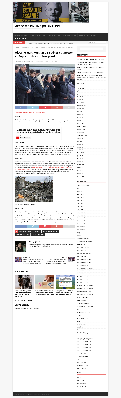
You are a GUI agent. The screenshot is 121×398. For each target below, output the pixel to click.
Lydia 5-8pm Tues (54, 35)
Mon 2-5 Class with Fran (47, 61)
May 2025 (80, 117)
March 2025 (80, 123)
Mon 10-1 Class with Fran (84, 259)
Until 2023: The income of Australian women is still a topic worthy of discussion (44, 292)
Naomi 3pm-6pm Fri (20, 35)
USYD (79, 359)
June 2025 (80, 114)
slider (78, 321)
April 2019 (80, 173)
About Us (80, 188)
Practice (79, 309)
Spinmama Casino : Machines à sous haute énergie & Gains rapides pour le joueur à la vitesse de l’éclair (91, 77)
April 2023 (80, 150)
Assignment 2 (81, 212)
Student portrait (81, 330)
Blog (78, 232)
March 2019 (80, 176)
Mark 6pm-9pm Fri (20, 39)
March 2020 (80, 165)
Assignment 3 (81, 218)
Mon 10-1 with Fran (82, 265)
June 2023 (80, 144)
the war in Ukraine (38, 234)
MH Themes (46, 394)
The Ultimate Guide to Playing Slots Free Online (90, 59)
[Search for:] (97, 42)
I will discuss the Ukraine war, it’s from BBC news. (30, 112)
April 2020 (80, 162)
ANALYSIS (80, 191)
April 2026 (80, 100)
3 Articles (45, 242)
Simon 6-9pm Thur (69, 35)
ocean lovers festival (83, 303)
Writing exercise (81, 368)
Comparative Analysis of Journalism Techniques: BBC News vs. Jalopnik (64, 292)
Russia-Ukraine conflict (50, 231)
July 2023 (79, 141)
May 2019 (80, 170)
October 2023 (81, 132)
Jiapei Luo (27, 61)
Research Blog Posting (83, 312)
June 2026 (80, 94)
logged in (25, 308)
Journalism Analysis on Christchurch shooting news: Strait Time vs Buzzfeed (23, 293)
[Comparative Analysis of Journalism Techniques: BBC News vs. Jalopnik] (65, 282)
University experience (83, 356)
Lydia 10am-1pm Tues (38, 35)
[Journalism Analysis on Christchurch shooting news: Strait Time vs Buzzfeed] (24, 282)
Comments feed (82, 383)
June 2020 (80, 156)
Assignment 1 (36, 61)
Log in (79, 377)
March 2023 (80, 153)
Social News (80, 327)
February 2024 (81, 126)
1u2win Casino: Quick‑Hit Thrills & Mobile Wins (90, 72)
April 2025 (80, 120)
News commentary (82, 300)
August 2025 (80, 109)
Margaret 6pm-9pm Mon (87, 35)
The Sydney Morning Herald (85, 339)
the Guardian (81, 336)
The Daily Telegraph (83, 333)
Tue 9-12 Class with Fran (84, 341)
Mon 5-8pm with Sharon (84, 291)
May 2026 (80, 97)
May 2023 (80, 147)
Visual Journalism (82, 362)
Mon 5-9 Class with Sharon (85, 294)
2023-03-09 (20, 61)
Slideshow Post (81, 324)
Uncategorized (81, 353)
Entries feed (80, 380)
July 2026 (79, 91)
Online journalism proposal (85, 306)
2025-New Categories (83, 185)
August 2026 (80, 88)
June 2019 (80, 167)
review (79, 315)
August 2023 (80, 138)
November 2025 (82, 106)
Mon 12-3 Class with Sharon (85, 268)
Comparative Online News (84, 241)
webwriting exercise (82, 365)
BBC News (37, 231)
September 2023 (82, 135)
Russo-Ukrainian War (22, 234)
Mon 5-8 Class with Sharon (85, 286)
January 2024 (81, 129)
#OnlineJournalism (25, 231)
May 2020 (80, 159)
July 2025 (79, 111)
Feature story (81, 244)
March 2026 (80, 103)
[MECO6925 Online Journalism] (51, 21)
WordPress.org (81, 386)
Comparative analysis (83, 238)
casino (79, 235)
